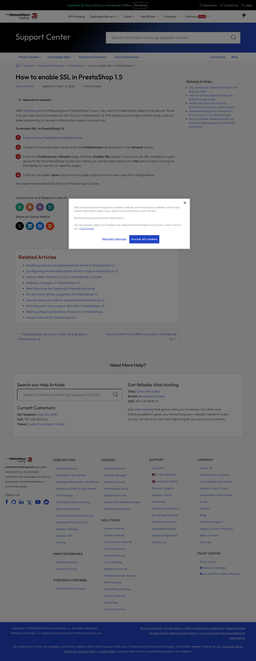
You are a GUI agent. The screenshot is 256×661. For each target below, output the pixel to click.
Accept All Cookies (144, 239)
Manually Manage (114, 239)
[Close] (185, 203)
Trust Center (86, 228)
